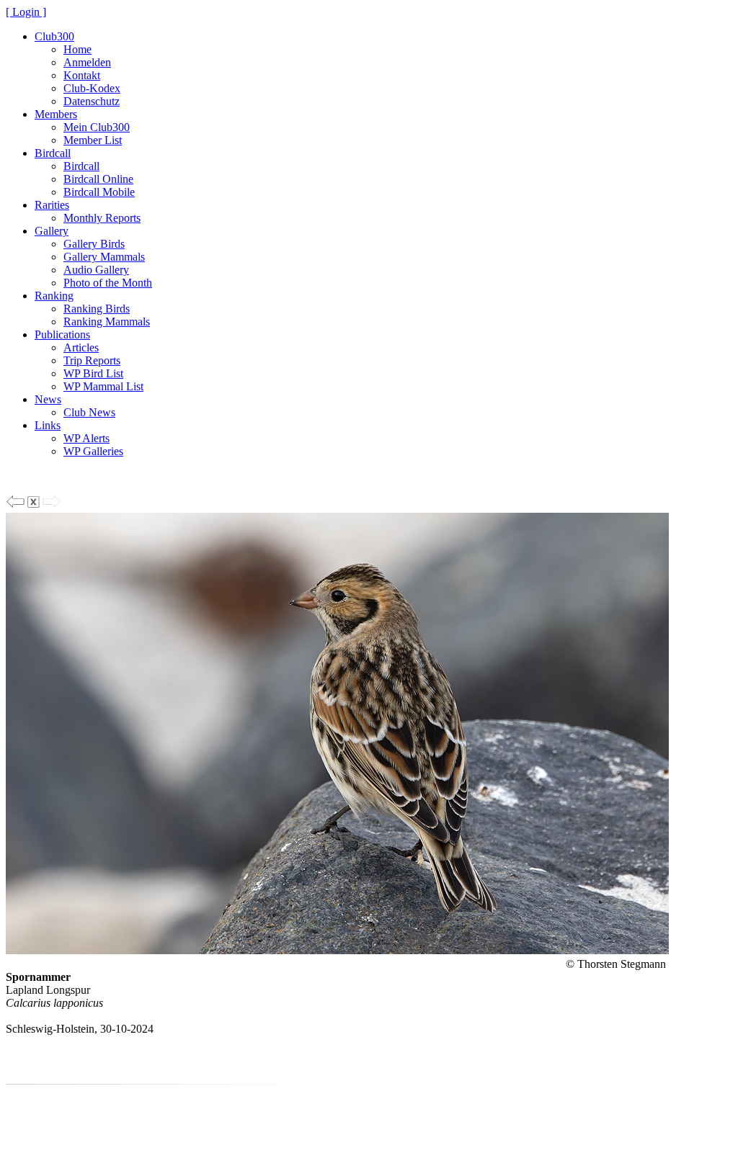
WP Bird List (93, 373)
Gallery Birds (94, 244)
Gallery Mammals (104, 257)
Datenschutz (91, 101)
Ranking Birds (96, 308)
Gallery (51, 231)
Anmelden (87, 62)
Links (48, 425)
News (48, 399)
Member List (92, 140)
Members (56, 114)
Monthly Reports (102, 218)
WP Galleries (93, 451)
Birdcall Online (98, 179)
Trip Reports (91, 360)
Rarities (52, 205)
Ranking (54, 296)
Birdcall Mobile (99, 192)
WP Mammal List (103, 386)
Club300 (54, 36)
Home (77, 49)
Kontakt (81, 75)
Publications (62, 334)
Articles (81, 347)
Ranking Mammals (106, 321)
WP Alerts (86, 438)
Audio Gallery (96, 270)
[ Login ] (26, 12)
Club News (89, 412)
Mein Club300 (96, 127)
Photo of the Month (107, 283)
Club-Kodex (91, 88)
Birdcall (53, 153)
